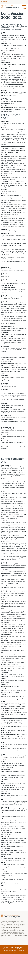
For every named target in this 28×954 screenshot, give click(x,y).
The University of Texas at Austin (13, 947)
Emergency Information (8, 949)
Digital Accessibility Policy (10, 950)
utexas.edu (5, 2)
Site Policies (20, 949)
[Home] (10, 6)
